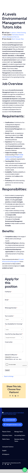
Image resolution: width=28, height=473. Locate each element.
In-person (13, 32)
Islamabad (15, 34)
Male (22, 39)
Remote (16, 37)
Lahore (4, 37)
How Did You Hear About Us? (14, 334)
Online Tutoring (21, 32)
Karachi (21, 34)
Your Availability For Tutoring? (13, 325)
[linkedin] (8, 464)
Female (18, 39)
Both (13, 39)
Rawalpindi (10, 37)
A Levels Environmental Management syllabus (14, 157)
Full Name (8, 291)
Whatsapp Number (11, 308)
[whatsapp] (10, 464)
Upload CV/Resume (11, 354)
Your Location (9, 316)
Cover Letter (8, 342)
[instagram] (5, 464)
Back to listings (8, 376)
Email (7, 300)
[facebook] (2, 464)
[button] (24, 469)
